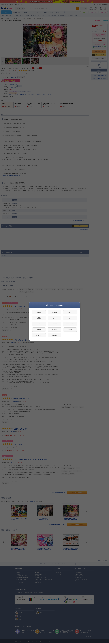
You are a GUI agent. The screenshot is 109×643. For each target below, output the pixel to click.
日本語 (39, 312)
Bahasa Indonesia (70, 324)
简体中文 (70, 312)
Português (54, 329)
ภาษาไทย (38, 335)
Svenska (70, 329)
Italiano (39, 329)
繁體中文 (39, 318)
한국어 (54, 318)
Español (70, 318)
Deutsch (39, 324)
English (54, 312)
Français (54, 324)
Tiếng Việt (54, 335)
